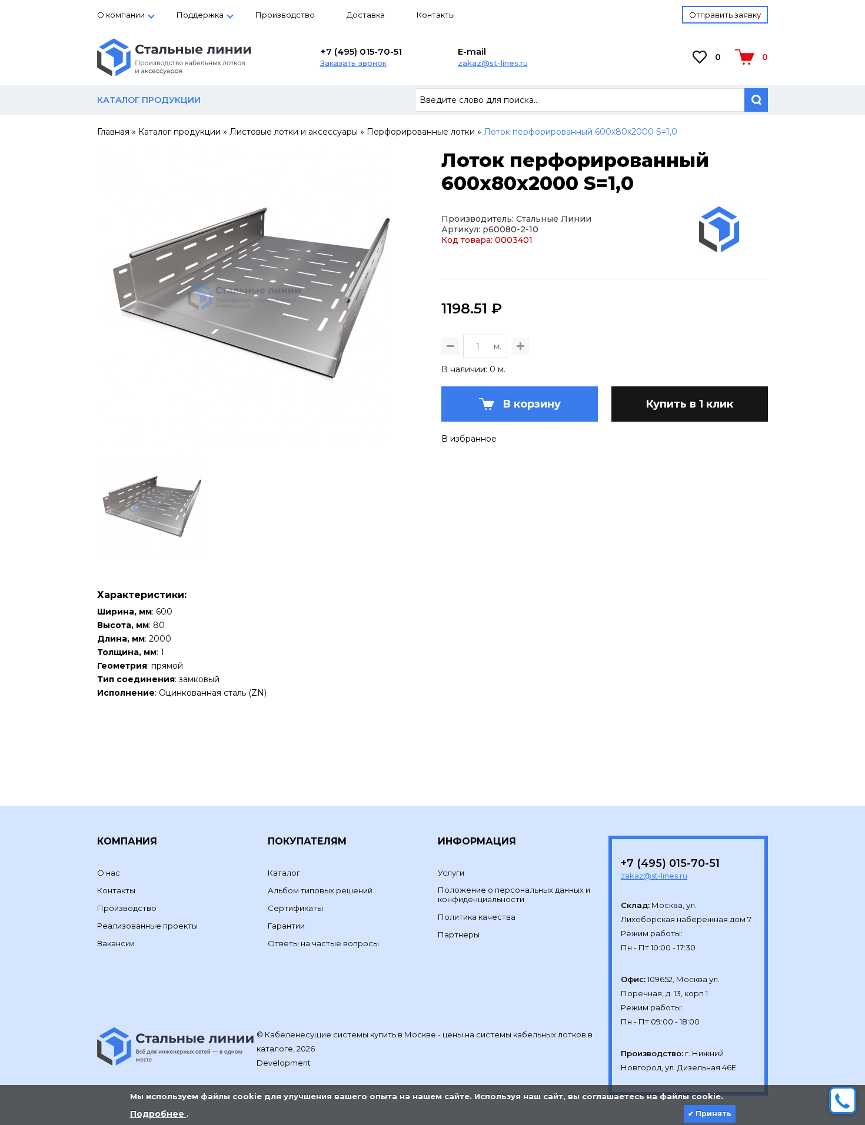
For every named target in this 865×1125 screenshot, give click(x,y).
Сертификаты (295, 908)
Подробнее (158, 1114)
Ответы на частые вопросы (323, 943)
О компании (121, 14)
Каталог (284, 872)
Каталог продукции (179, 131)
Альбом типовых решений (320, 890)
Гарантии (286, 925)
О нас (108, 872)
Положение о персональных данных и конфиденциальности (514, 894)
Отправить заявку (725, 14)
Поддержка (200, 14)
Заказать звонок (353, 63)
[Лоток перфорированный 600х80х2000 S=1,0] (244, 438)
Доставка (366, 14)
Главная (113, 131)
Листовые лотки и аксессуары (293, 131)
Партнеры (459, 934)
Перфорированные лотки (421, 131)
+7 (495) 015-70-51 (361, 51)
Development (284, 1062)
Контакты (436, 14)
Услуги (451, 872)
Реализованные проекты (147, 925)
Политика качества (476, 917)
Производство (285, 14)
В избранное (469, 438)
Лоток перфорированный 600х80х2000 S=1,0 (580, 131)
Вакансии (116, 943)
